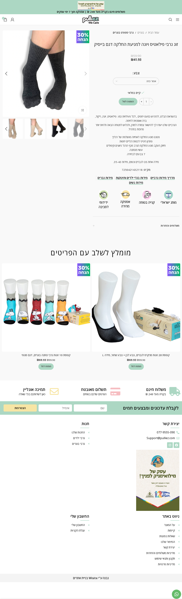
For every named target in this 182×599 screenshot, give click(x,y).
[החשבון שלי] (12, 19)
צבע (137, 73)
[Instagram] (170, 445)
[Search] (170, 19)
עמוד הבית (153, 32)
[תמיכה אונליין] (54, 391)
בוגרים (141, 32)
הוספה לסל (128, 101)
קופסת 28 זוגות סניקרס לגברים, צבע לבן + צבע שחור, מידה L (136, 355)
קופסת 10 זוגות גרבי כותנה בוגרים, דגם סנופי (46, 355)
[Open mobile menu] (177, 19)
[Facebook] (176, 445)
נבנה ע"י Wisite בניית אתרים (91, 578)
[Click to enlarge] (83, 110)
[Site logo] (91, 19)
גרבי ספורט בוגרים (123, 32)
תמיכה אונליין (34, 389)
